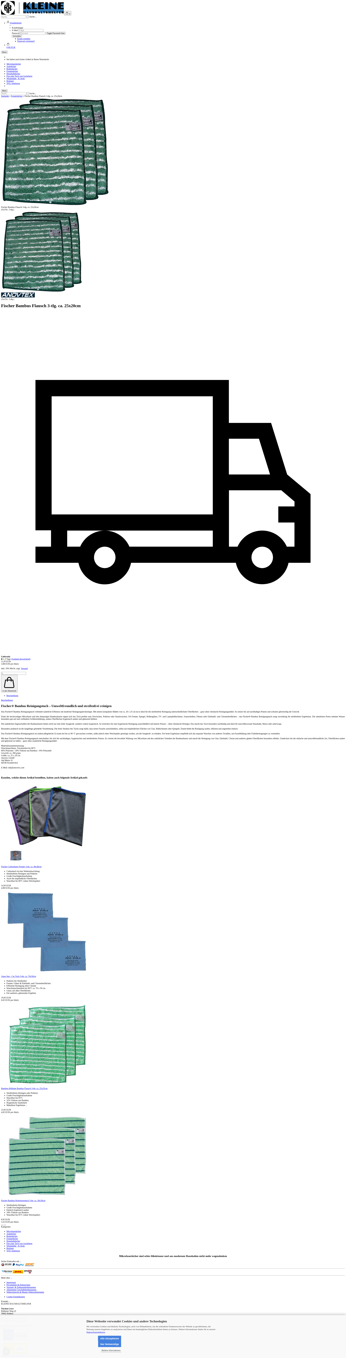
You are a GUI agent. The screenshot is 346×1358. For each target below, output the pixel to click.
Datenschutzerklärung (95, 1332)
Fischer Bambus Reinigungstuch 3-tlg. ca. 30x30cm (23, 1200)
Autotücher (11, 66)
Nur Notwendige (109, 1344)
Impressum (11, 1282)
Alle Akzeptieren (109, 1338)
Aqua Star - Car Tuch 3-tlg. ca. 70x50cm (18, 976)
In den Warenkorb (9, 691)
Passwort (16, 33)
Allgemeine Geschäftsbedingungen (21, 1290)
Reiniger (10, 81)
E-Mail (15, 30)
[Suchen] (28, 16)
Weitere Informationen (111, 1350)
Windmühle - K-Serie (15, 78)
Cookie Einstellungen (15, 1297)
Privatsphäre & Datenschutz (18, 1285)
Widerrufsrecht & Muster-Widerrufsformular (25, 1292)
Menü (4, 52)
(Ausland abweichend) (20, 659)
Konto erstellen (23, 39)
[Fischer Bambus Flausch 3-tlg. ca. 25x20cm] (41, 291)
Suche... (32, 17)
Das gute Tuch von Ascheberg (19, 76)
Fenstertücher (12, 71)
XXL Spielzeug (13, 83)
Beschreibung (12, 695)
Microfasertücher (13, 64)
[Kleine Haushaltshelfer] (32, 14)
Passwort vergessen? (26, 41)
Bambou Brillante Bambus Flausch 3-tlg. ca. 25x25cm (24, 1088)
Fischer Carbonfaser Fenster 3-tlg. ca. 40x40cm (21, 866)
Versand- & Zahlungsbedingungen (21, 1287)
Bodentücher (11, 69)
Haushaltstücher (13, 74)
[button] (13, 23)
